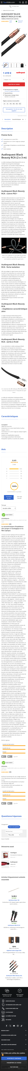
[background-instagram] (17, 1026)
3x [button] (4, 103)
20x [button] (14, 103)
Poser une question (20, 21)
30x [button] (17, 103)
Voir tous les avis (19, 497)
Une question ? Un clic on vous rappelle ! (14, 109)
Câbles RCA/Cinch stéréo (8, 10)
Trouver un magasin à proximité (12, 91)
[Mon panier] (26, 2)
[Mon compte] (23, 2)
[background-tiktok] (21, 1026)
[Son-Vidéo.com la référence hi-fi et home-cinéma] (9, 2)
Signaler (16, 756)
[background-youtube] (14, 1026)
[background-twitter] (10, 1026)
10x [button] (11, 103)
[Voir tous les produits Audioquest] (20, 72)
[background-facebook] (6, 1026)
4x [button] (7, 103)
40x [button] (20, 103)
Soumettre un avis (9, 497)
